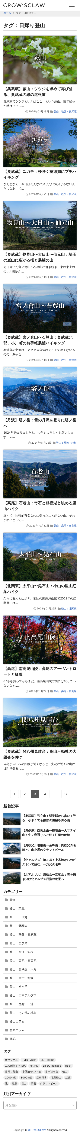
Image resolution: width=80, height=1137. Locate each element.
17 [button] (65, 794)
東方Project (47, 1059)
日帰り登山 (11, 1071)
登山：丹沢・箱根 (66, 442)
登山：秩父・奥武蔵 (65, 111)
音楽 (13, 899)
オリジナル (11, 1059)
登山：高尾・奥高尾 (65, 525)
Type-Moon (29, 1059)
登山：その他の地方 (23, 1012)
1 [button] (14, 794)
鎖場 (33, 1083)
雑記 (13, 1039)
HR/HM (34, 1065)
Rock (68, 1065)
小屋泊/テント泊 (31, 1071)
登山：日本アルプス (23, 995)
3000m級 (26, 1077)
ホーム (7, 12)
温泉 (14, 1083)
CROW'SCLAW (36, 1129)
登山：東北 (17, 908)
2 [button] (25, 794)
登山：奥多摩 (19, 943)
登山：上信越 (19, 917)
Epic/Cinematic (52, 1065)
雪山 (23, 1083)
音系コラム (17, 1030)
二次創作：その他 (15, 1065)
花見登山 (56, 1077)
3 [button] (35, 794)
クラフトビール (49, 1083)
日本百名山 (51, 1071)
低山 (64, 1071)
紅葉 (68, 1077)
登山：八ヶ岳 (19, 986)
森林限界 (41, 1077)
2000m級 (10, 1077)
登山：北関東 (69, 608)
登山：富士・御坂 (21, 978)
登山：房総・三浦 (21, 1004)
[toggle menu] (72, 4)
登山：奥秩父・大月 (23, 969)
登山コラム (17, 1021)
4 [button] (45, 794)
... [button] (55, 794)
